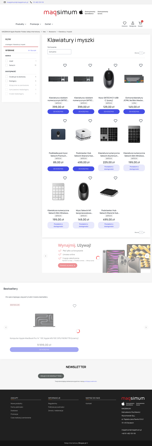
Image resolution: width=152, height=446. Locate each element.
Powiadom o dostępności (109, 168)
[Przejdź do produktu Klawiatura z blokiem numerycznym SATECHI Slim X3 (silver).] (58, 78)
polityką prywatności (90, 381)
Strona (137, 53)
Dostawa (14, 410)
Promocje (14, 414)
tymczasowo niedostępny (19, 89)
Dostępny (12, 81)
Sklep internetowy (75, 443)
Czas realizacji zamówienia (21, 418)
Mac (44, 32)
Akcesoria (52, 32)
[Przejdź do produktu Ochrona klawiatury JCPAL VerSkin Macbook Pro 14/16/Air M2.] (134, 78)
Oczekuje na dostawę (17, 77)
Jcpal (11, 61)
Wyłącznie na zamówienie (19, 85)
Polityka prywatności (56, 407)
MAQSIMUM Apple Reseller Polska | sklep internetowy (21, 32)
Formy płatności (17, 407)
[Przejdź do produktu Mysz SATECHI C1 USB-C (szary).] (109, 78)
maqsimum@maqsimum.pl (17, 2)
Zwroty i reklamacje (55, 410)
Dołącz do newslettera (51, 376)
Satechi (12, 65)
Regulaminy (52, 403)
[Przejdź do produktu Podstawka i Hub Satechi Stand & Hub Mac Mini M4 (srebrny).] (83, 134)
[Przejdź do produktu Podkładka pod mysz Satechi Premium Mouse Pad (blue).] (58, 134)
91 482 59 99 (38, 2)
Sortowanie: (52, 47)
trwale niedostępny (16, 94)
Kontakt (89, 403)
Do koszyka (58, 111)
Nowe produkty (16, 403)
